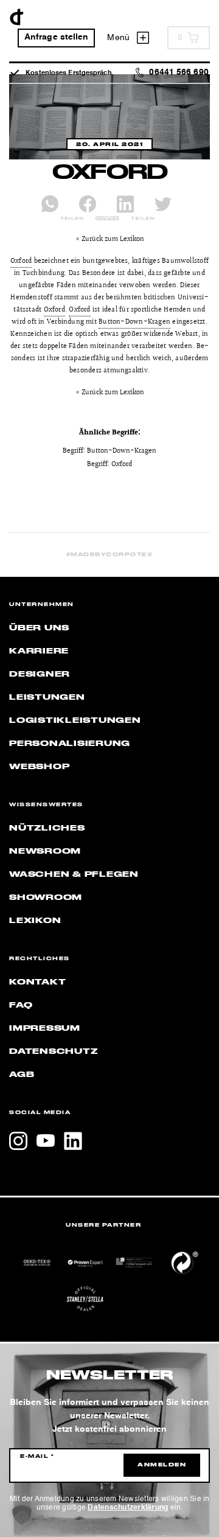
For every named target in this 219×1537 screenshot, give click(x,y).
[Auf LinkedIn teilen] (125, 204)
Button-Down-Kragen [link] (134, 322)
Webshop (39, 766)
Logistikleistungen (75, 720)
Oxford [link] (21, 261)
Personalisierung (69, 743)
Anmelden (161, 1465)
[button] (22, 1515)
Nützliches (47, 828)
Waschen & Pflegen (74, 874)
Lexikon (35, 920)
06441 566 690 (178, 73)
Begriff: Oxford (109, 464)
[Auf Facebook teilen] (87, 203)
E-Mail (37, 1456)
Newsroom (45, 851)
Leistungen (47, 697)
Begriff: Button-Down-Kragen (109, 451)
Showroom (45, 897)
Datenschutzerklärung (128, 1507)
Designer (39, 674)
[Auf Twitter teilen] (163, 204)
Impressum (44, 1028)
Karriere (39, 651)
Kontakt (37, 982)
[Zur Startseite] (16, 17)
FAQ (20, 1005)
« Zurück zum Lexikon (109, 239)
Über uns (39, 628)
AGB (21, 1074)
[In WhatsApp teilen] (49, 203)
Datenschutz (53, 1051)
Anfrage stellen (56, 37)
